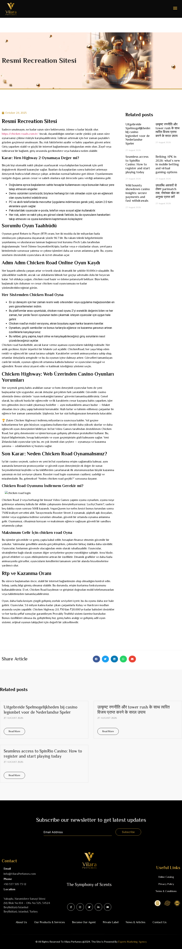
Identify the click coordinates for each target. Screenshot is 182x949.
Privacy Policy (166, 884)
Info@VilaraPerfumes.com (20, 873)
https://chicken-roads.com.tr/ (20, 133)
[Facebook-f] (71, 907)
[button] (175, 8)
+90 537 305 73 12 (15, 884)
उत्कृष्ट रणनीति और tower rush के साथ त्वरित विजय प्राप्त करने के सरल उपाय (168, 130)
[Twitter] (89, 907)
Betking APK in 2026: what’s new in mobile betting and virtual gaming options (168, 164)
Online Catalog (166, 876)
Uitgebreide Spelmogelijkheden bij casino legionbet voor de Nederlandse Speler (138, 133)
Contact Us (159, 922)
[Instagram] (80, 907)
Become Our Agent (84, 922)
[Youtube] (107, 907)
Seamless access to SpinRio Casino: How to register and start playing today (137, 164)
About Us (21, 922)
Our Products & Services (49, 922)
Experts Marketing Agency (132, 941)
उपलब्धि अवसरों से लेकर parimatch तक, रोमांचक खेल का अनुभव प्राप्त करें (167, 191)
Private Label (111, 922)
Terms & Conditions (166, 891)
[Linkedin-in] (98, 907)
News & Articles (135, 922)
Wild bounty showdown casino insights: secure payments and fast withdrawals (137, 193)
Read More (14, 731)
